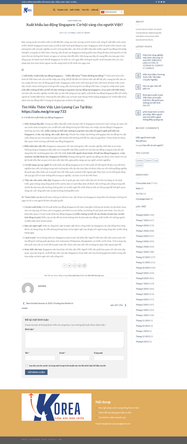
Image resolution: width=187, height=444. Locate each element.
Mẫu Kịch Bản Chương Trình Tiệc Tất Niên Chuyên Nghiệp (154, 77)
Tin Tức (85, 10)
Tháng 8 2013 (142, 341)
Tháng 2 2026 (142, 246)
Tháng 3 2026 (142, 241)
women (139, 165)
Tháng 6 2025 (142, 288)
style (156, 160)
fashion (149, 160)
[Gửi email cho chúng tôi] (164, 2)
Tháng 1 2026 (142, 251)
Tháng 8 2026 (142, 215)
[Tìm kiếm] (54, 9)
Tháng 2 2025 (142, 310)
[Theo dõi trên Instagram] (159, 2)
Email (62, 353)
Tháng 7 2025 (142, 283)
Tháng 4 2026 (142, 236)
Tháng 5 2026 (142, 230)
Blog (44, 439)
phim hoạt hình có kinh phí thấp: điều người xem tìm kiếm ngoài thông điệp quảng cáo (153, 115)
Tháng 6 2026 (142, 225)
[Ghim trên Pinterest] (79, 265)
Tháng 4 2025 (142, 299)
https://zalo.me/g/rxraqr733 (44, 111)
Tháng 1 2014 (142, 331)
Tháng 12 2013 (143, 336)
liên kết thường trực (96, 275)
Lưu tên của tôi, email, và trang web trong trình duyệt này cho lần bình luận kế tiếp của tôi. (67, 365)
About (25, 439)
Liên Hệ (94, 10)
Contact (52, 439)
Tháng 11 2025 (143, 262)
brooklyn (140, 160)
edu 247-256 (116, 305)
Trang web (98, 353)
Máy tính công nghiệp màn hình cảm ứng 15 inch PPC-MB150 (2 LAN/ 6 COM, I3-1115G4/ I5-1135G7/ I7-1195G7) (153, 61)
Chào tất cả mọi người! (152, 145)
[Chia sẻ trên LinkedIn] (84, 265)
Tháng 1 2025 (142, 315)
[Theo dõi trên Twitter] (161, 2)
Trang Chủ (62, 10)
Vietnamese (110, 12)
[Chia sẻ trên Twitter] (69, 265)
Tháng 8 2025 (142, 278)
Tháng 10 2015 (143, 325)
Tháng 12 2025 (143, 257)
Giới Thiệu (75, 10)
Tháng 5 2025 (142, 294)
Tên (27, 353)
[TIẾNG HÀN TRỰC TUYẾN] (35, 10)
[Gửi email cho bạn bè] (74, 265)
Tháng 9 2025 (142, 273)
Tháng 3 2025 (142, 304)
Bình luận (29, 329)
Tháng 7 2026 (142, 220)
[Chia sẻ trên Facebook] (64, 265)
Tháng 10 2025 (143, 267)
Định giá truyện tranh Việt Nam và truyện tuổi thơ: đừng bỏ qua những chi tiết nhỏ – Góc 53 (153, 100)
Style (138, 188)
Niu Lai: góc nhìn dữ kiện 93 (152, 87)
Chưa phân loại (74, 20)
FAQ (60, 439)
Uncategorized (143, 199)
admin (87, 33)
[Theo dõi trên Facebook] (156, 2)
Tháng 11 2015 (143, 320)
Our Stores (34, 439)
